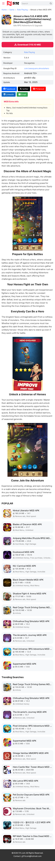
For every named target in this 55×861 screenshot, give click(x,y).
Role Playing (22, 9)
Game (11, 9)
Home (4, 9)
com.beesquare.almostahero (36, 68)
